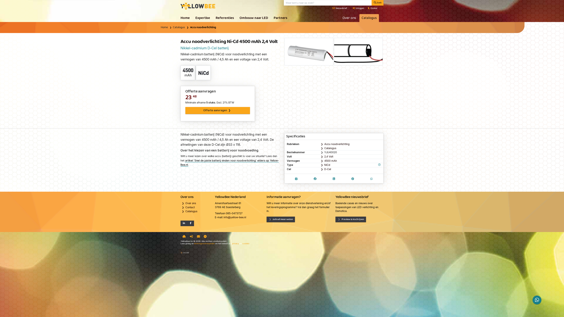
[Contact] (198, 236)
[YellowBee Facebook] (190, 223)
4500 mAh (330, 160)
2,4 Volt (328, 156)
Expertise (202, 18)
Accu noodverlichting (203, 27)
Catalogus (369, 18)
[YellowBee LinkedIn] (184, 223)
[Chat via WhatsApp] (536, 299)
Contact (190, 207)
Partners (280, 18)
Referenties (225, 18)
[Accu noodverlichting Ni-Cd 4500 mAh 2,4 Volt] (198, 5)
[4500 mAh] (188, 72)
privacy (235, 243)
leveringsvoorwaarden (204, 243)
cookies (245, 243)
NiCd (327, 164)
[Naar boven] (205, 236)
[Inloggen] (191, 236)
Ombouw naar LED (254, 18)
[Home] (184, 236)
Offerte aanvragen (215, 110)
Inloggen (359, 8)
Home (185, 18)
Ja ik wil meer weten (282, 219)
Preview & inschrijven (352, 219)
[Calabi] (185, 251)
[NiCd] (203, 72)
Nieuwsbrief (341, 8)
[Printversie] (296, 179)
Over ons (349, 18)
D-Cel (327, 169)
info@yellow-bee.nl (235, 217)
